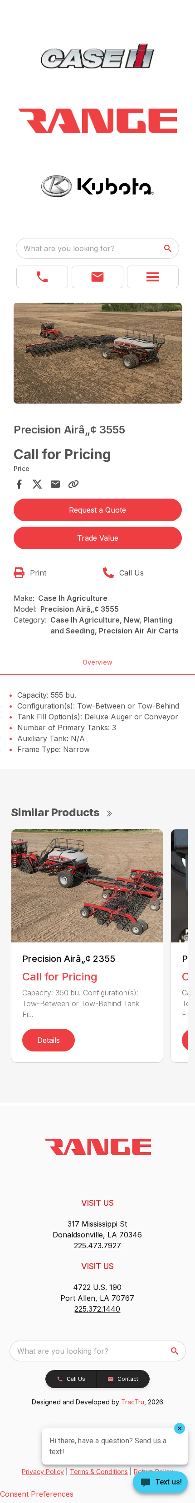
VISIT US (97, 1203)
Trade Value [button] (97, 537)
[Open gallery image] (98, 353)
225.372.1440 (97, 1308)
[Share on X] (37, 484)
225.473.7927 (97, 1245)
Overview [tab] (97, 662)
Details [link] (48, 1040)
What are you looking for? (69, 248)
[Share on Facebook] (19, 484)
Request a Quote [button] (97, 509)
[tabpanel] (98, 354)
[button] (42, 277)
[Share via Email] (55, 484)
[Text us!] (160, 1483)
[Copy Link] (73, 484)
